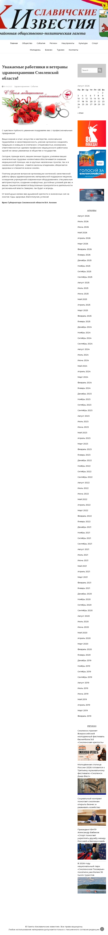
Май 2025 (82, 299)
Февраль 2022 (85, 516)
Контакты (73, 50)
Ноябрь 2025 (84, 266)
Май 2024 (82, 366)
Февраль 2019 (84, 716)
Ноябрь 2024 (84, 332)
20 (91, 101)
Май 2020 (82, 632)
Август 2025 (83, 282)
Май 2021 (82, 566)
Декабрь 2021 (84, 527)
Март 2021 (83, 577)
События (41, 43)
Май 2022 (82, 499)
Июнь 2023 (83, 427)
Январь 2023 (84, 455)
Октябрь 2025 (84, 271)
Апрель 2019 (84, 705)
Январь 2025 (84, 321)
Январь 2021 (84, 588)
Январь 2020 (84, 655)
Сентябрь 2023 (85, 410)
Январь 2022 (84, 521)
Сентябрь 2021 (85, 544)
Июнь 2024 (83, 360)
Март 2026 (83, 244)
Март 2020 (83, 644)
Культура (83, 43)
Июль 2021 (83, 555)
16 (103, 98)
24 (79, 104)
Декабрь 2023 (85, 394)
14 (95, 98)
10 (79, 98)
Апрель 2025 (84, 305)
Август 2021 (83, 549)
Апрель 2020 (84, 638)
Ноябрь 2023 (84, 399)
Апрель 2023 (84, 438)
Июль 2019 (83, 688)
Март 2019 (83, 710)
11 (83, 98)
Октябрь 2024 (84, 338)
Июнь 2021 (83, 560)
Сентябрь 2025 (85, 277)
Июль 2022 (83, 488)
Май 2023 (82, 432)
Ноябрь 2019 (84, 666)
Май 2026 (82, 232)
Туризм (60, 50)
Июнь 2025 (83, 294)
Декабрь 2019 (84, 660)
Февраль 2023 (85, 449)
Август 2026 (84, 216)
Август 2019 (83, 683)
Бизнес (48, 50)
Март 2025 (83, 310)
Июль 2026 (83, 221)
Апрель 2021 (84, 571)
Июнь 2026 (83, 227)
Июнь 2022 (83, 494)
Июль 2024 (83, 355)
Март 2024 (83, 377)
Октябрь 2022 (84, 471)
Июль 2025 (83, 288)
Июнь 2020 (83, 627)
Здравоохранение (22, 86)
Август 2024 (84, 349)
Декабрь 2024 (85, 327)
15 (99, 98)
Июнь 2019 (83, 694)
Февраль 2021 (84, 582)
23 (103, 101)
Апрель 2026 (84, 238)
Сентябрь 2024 (85, 344)
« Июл (80, 113)
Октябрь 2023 (84, 405)
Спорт (95, 43)
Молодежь (35, 50)
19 (87, 101)
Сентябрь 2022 (85, 477)
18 (83, 101)
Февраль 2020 (85, 649)
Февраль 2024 (85, 382)
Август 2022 (84, 482)
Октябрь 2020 (85, 605)
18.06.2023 (8, 86)
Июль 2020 (83, 621)
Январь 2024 (84, 388)
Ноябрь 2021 (84, 532)
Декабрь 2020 (85, 594)
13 (91, 98)
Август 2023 (84, 416)
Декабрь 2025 (85, 260)
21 (95, 101)
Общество (27, 43)
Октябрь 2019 (84, 671)
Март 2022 (83, 510)
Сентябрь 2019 (85, 677)
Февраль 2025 (85, 316)
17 (79, 101)
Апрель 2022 (84, 505)
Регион (53, 43)
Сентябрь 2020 (85, 610)
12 (87, 98)
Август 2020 (84, 616)
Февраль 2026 (85, 249)
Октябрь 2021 (84, 538)
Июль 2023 (83, 421)
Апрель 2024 (84, 371)
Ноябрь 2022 (84, 466)
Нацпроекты (68, 43)
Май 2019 (82, 699)
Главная (14, 43)
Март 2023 (83, 444)
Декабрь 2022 (85, 460)
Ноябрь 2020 (84, 599)
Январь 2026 (84, 255)
